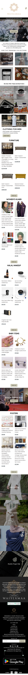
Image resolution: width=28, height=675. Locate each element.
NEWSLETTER (14, 638)
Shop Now (6, 135)
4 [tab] (15, 39)
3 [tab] (14, 39)
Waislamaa (15, 669)
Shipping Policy (14, 631)
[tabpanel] (14, 399)
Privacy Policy (14, 628)
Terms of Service (14, 633)
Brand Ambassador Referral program (14, 634)
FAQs (14, 624)
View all (14, 195)
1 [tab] (12, 39)
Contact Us (14, 626)
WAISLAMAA (7, 616)
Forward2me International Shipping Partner (14, 636)
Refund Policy (14, 629)
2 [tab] (13, 39)
